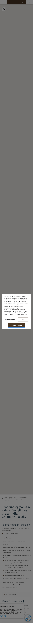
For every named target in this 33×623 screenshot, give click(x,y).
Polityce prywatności (9, 308)
